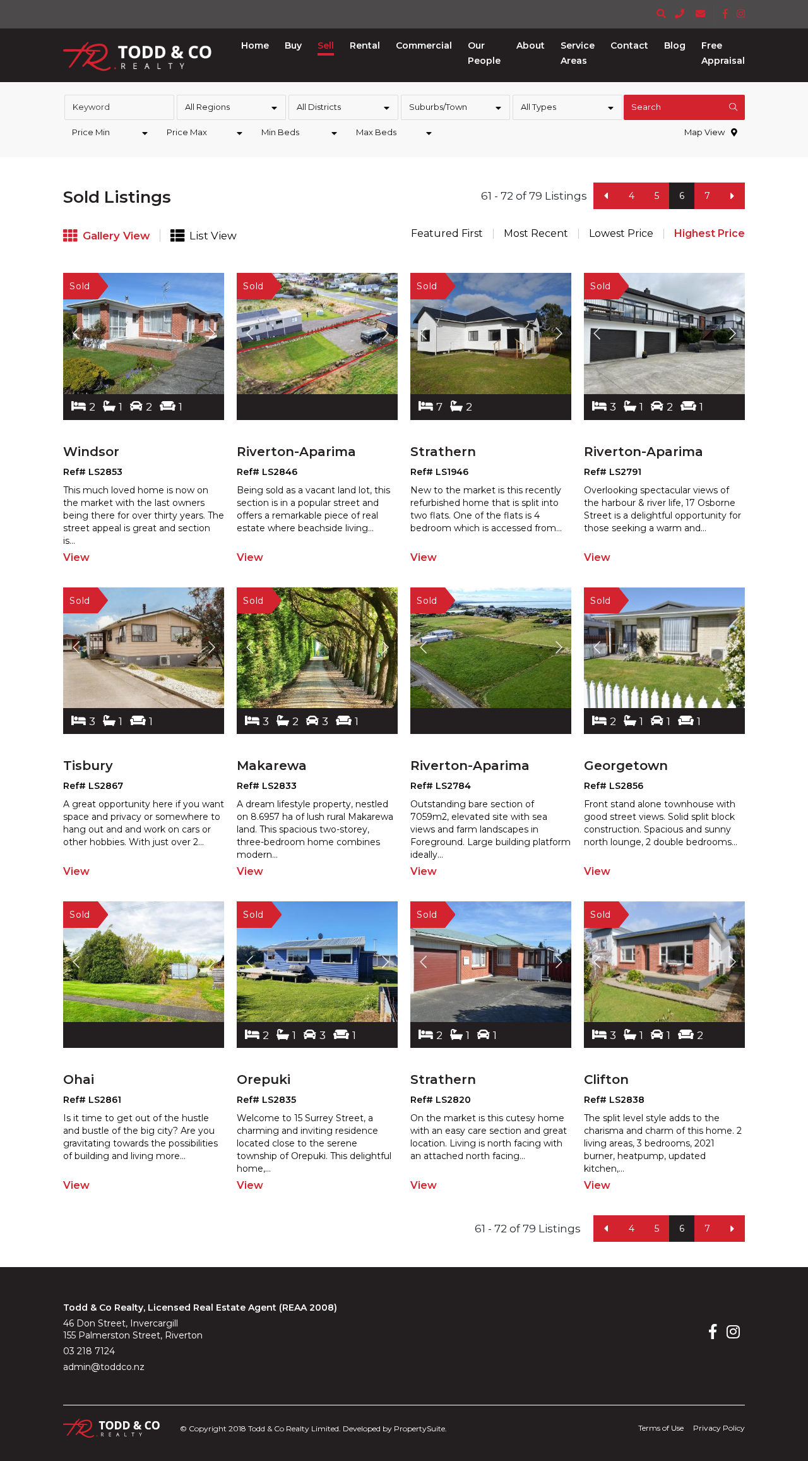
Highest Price (709, 234)
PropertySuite (419, 1428)
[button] (293, 45)
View (76, 557)
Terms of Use (661, 1428)
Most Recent (536, 234)
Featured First (447, 234)
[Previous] (606, 196)
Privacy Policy (719, 1428)
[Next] (732, 196)
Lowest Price (621, 234)
